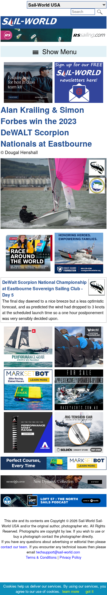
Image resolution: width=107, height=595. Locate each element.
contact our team (14, 546)
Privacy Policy (70, 557)
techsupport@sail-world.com (58, 552)
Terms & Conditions (41, 557)
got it (90, 591)
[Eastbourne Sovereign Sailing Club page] (97, 192)
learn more (70, 591)
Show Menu (58, 51)
